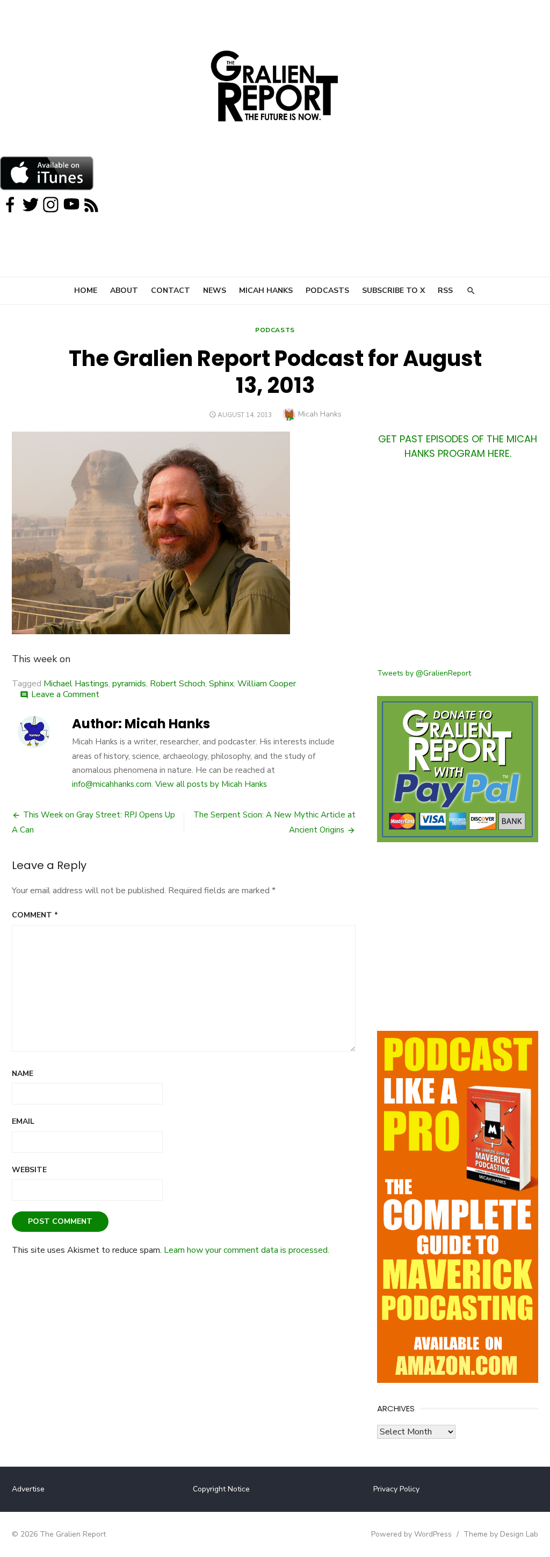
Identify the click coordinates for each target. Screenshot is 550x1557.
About (124, 290)
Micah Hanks (266, 290)
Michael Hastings (76, 684)
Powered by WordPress (411, 1534)
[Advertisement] (457, 570)
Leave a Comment (65, 694)
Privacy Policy (396, 1489)
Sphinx (221, 684)
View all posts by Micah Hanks (211, 784)
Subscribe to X (393, 290)
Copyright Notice (221, 1489)
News (214, 290)
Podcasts (327, 290)
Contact (170, 290)
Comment (35, 915)
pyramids (129, 684)
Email (23, 1121)
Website (29, 1170)
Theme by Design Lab (501, 1534)
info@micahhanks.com (111, 784)
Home (85, 290)
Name (22, 1073)
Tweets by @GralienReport (424, 673)
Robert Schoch (177, 684)
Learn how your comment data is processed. (246, 1250)
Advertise (28, 1489)
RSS (445, 290)
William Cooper (266, 684)
